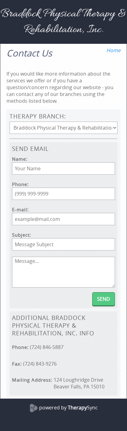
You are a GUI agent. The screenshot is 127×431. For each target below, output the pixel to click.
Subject (21, 235)
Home (113, 50)
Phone (19, 184)
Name (19, 159)
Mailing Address (31, 380)
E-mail (19, 210)
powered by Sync (68, 407)
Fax (16, 364)
